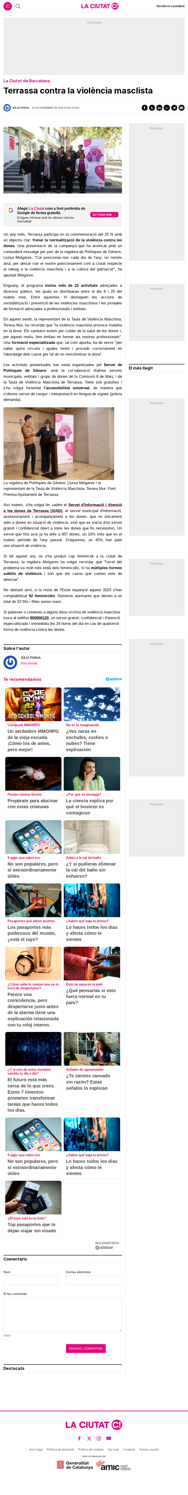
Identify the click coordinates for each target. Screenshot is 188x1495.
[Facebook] (145, 108)
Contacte (129, 1449)
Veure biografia (29, 663)
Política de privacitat (60, 1449)
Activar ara (102, 214)
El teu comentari (15, 1294)
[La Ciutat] (100, 6)
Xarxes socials (149, 1449)
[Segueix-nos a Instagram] (98, 1438)
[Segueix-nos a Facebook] (79, 1438)
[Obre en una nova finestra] (75, 1465)
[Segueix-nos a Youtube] (108, 1438)
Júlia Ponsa (20, 107)
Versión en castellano (171, 6)
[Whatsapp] (167, 108)
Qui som (113, 1449)
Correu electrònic (78, 1272)
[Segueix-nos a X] (89, 1438)
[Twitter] (152, 108)
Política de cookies (91, 1449)
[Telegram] (174, 108)
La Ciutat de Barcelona (26, 80)
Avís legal (36, 1449)
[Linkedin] (159, 108)
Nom (6, 1272)
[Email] (182, 108)
